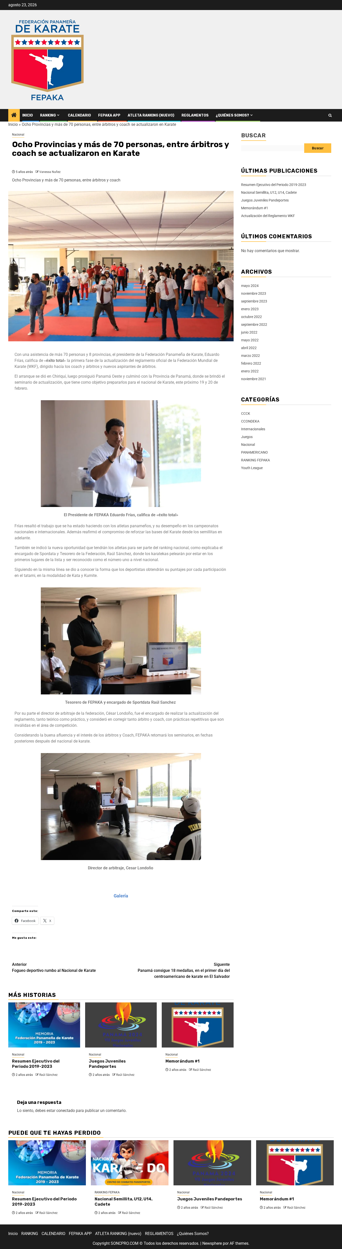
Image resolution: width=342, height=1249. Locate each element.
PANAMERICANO (254, 452)
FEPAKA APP (109, 115)
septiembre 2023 (254, 301)
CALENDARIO (79, 115)
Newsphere (212, 1243)
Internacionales (253, 429)
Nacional (18, 134)
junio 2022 (249, 332)
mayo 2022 (250, 340)
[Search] (330, 115)
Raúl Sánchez (48, 1075)
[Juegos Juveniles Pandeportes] (121, 1025)
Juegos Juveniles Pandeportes (107, 1064)
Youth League (252, 468)
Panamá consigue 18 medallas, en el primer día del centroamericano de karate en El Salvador (184, 970)
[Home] (14, 115)
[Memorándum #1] (198, 1025)
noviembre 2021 (253, 379)
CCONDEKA (250, 421)
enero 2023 (250, 309)
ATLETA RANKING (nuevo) (151, 115)
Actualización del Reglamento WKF (268, 216)
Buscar (253, 135)
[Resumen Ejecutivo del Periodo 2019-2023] (44, 1025)
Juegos (247, 437)
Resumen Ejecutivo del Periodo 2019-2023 (36, 1064)
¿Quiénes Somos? (232, 115)
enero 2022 (250, 371)
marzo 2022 (250, 356)
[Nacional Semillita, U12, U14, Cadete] (129, 1162)
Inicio (27, 115)
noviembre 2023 (253, 293)
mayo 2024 (250, 286)
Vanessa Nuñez (50, 172)
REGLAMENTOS (195, 115)
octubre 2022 (251, 317)
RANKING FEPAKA (255, 460)
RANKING (48, 115)
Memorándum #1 (182, 1061)
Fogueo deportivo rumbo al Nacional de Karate (54, 967)
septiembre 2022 (254, 325)
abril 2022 (249, 348)
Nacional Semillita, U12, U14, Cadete (269, 192)
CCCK (245, 413)
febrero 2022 (251, 363)
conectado (65, 1110)
